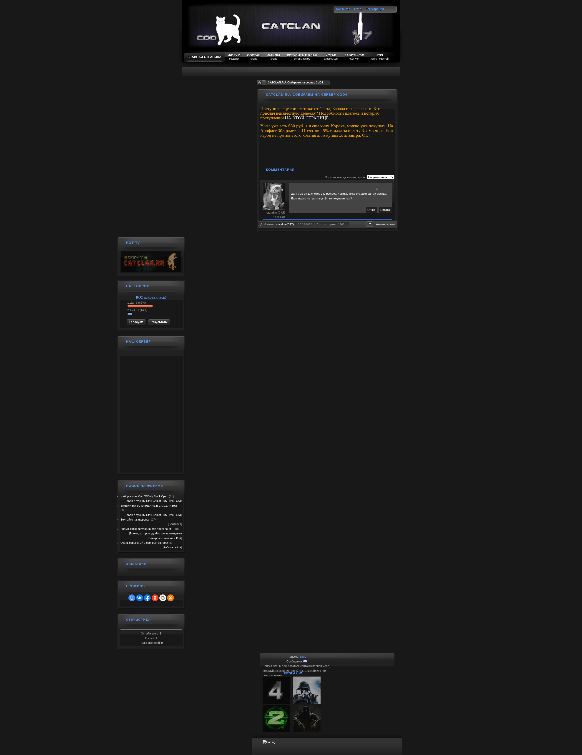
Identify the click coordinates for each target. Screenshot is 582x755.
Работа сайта (172, 547)
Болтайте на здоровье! (135, 519)
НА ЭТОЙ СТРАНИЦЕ (307, 118)
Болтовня (175, 524)
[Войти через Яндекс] (155, 597)
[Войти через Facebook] (147, 597)
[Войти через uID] (131, 597)
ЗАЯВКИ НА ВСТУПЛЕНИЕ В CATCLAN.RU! (148, 505)
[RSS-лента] (300, 169)
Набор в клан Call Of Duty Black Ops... (144, 496)
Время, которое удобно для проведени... (146, 529)
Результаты (159, 322)
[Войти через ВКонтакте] (139, 597)
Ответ (371, 209)
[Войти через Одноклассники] (170, 597)
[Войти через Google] (162, 597)
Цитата (385, 209)
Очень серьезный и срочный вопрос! (144, 542)
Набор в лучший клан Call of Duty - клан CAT (153, 501)
